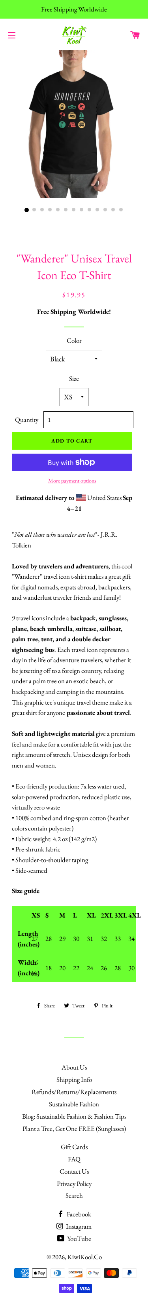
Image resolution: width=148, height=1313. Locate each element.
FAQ (74, 1159)
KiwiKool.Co (84, 1256)
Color (74, 340)
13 (122, 210)
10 (98, 210)
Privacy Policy (74, 1183)
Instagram (78, 1226)
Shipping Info (74, 1079)
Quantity (26, 419)
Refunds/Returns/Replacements (74, 1091)
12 (114, 210)
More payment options (72, 480)
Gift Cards (74, 1146)
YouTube (78, 1238)
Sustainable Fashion (74, 1104)
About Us (74, 1067)
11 (106, 210)
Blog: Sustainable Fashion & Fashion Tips (74, 1116)
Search (74, 1195)
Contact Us (74, 1171)
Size (74, 378)
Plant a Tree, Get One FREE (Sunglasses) (74, 1128)
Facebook (78, 1214)
